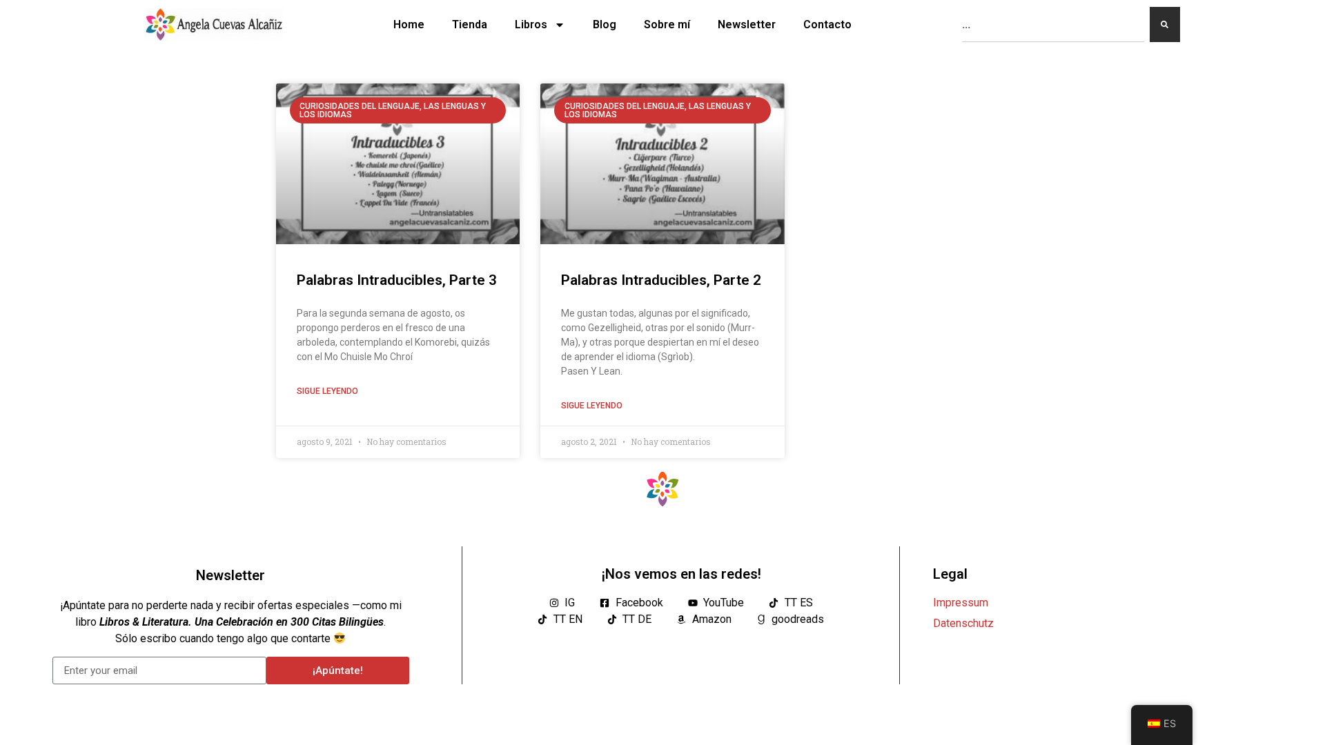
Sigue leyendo (327, 391)
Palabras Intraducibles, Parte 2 (661, 280)
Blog (604, 24)
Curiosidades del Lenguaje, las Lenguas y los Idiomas (393, 110)
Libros (531, 24)
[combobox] (1053, 24)
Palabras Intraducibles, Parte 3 (397, 280)
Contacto (827, 24)
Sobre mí (667, 24)
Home (408, 24)
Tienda (469, 24)
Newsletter (747, 24)
